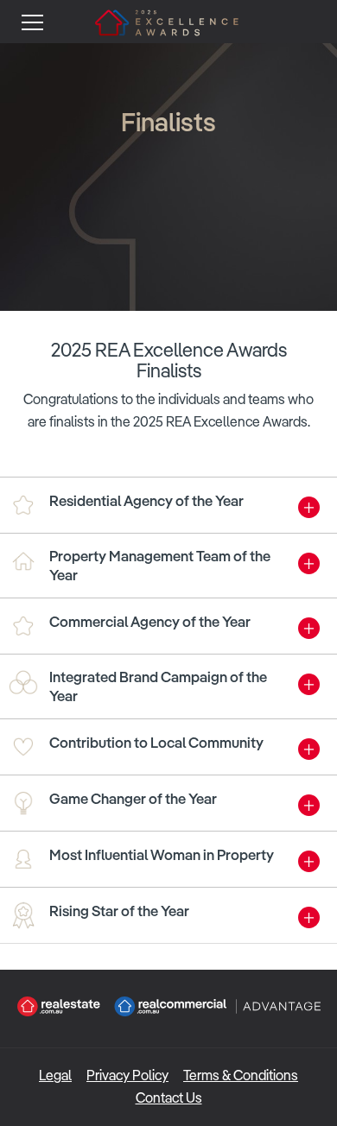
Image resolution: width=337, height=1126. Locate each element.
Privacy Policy (127, 1075)
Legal (55, 1075)
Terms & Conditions (240, 1075)
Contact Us (169, 1098)
